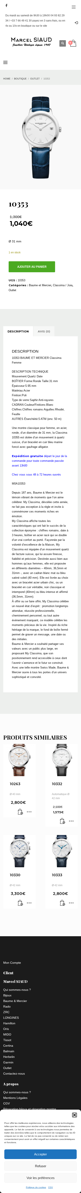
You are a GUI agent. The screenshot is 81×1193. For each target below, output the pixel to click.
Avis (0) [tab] (44, 331)
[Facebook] (6, 5)
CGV (50, 1187)
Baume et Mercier (40, 285)
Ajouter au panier (31, 266)
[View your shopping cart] (73, 43)
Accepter (40, 1154)
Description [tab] (18, 331)
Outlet (12, 290)
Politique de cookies (36, 1187)
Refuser (40, 1166)
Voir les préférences (41, 1178)
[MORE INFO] (29, 812)
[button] (74, 1115)
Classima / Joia (62, 285)
